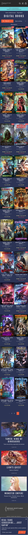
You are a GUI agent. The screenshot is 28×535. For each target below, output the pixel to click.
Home (7, 12)
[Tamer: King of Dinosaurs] (14, 429)
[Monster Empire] (14, 484)
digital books (12, 12)
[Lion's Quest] (14, 458)
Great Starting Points (14, 516)
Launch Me (14, 473)
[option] (14, 9)
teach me (14, 447)
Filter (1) (7, 21)
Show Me (14, 500)
